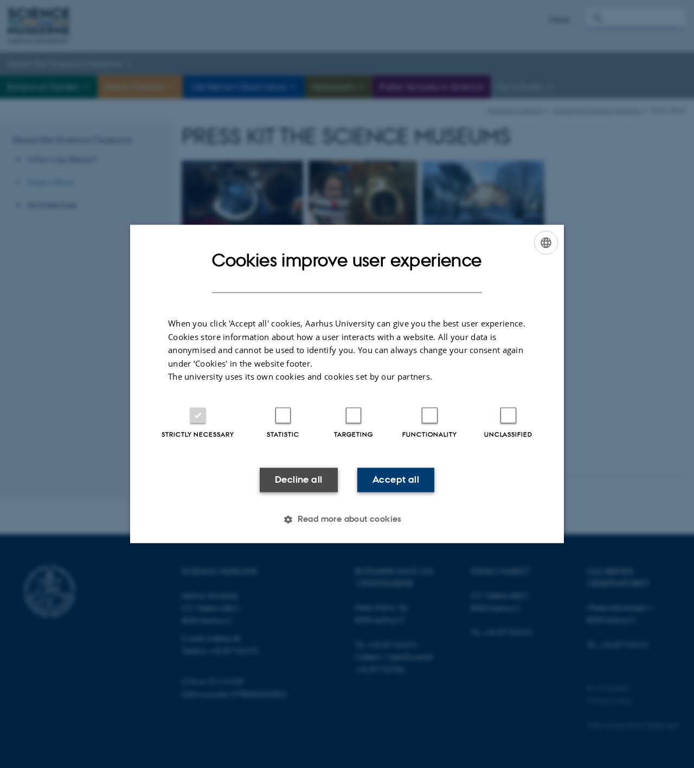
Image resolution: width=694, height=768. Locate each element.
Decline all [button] (298, 479)
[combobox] (546, 242)
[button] (347, 519)
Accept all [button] (395, 479)
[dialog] (347, 384)
